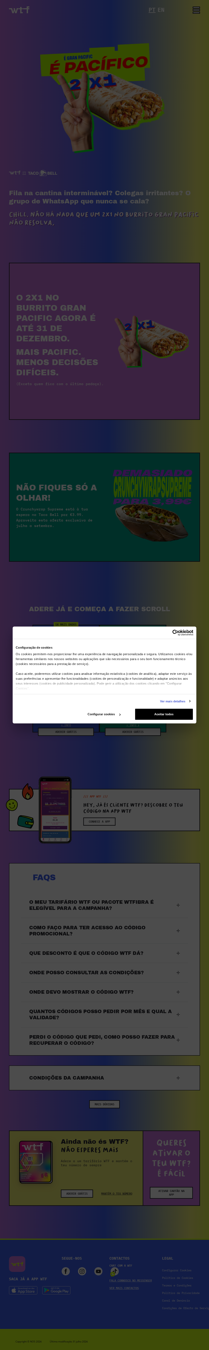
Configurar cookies (102, 714)
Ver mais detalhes (173, 701)
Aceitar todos (163, 714)
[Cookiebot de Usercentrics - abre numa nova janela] (175, 633)
